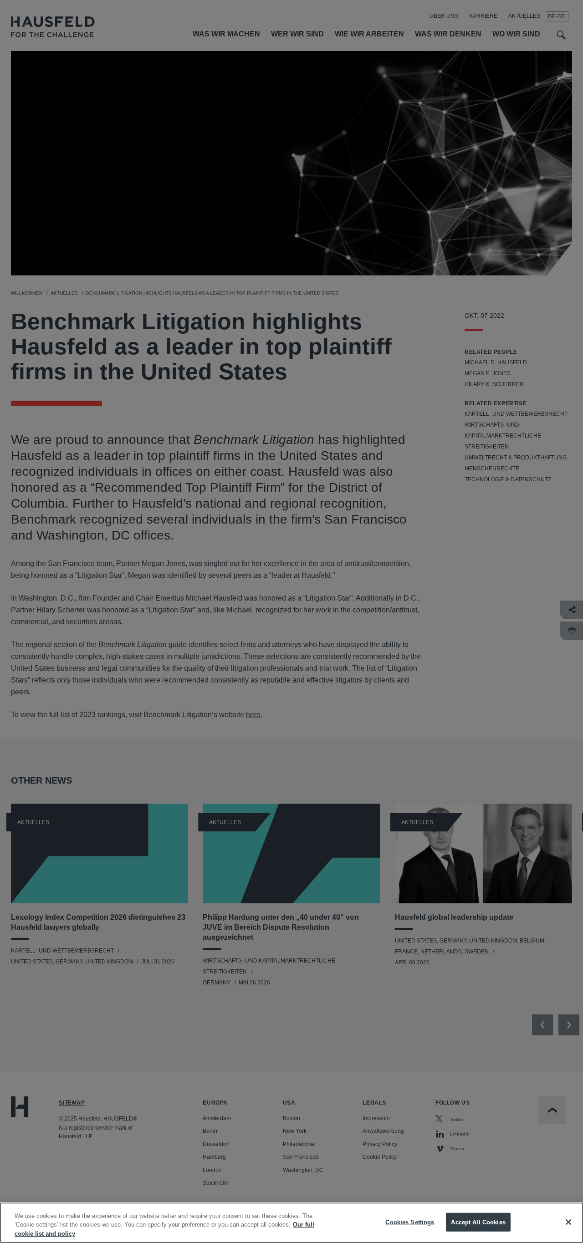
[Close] (568, 1222)
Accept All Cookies (478, 1221)
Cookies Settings (409, 1221)
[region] (291, 1222)
